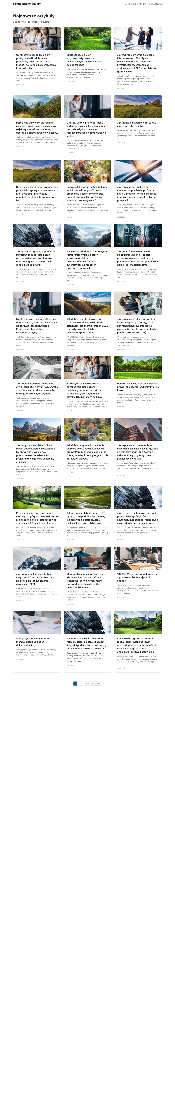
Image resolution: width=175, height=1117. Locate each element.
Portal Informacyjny (27, 3)
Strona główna (155, 4)
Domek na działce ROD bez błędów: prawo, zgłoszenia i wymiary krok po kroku (138, 387)
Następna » (95, 683)
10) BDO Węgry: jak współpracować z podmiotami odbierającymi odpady (137, 577)
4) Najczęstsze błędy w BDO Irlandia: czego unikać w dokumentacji (32, 642)
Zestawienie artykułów (135, 4)
